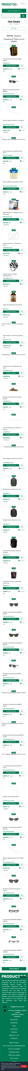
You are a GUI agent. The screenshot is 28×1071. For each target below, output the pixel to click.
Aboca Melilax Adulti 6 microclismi (12, 458)
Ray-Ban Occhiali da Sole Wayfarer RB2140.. (13, 643)
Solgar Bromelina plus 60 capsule (12, 305)
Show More (14, 969)
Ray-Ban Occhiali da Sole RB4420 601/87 (12, 613)
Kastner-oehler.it (8, 155)
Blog (14, 1026)
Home (10, 24)
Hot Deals (16, 24)
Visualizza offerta (11, 65)
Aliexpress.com (7, 216)
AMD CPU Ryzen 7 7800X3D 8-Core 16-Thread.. (13, 213)
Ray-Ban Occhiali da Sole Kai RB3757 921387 (13, 736)
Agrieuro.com (7, 339)
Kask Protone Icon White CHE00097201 (10, 274)
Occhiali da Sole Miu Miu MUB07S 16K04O (12, 920)
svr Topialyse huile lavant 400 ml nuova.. (12, 766)
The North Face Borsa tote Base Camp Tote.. (12, 582)
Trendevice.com (7, 370)
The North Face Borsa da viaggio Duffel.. (12, 59)
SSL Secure (14, 1058)
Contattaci (14, 1038)
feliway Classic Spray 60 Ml (11, 796)
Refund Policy (14, 1042)
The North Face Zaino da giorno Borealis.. (12, 551)
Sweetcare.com (7, 247)
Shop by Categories (13, 10)
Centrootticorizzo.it (8, 93)
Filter (15, 28)
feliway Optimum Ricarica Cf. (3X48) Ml (13, 858)
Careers (14, 1061)
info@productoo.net (17, 1007)
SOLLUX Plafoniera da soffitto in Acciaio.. (12, 428)
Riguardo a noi (14, 1035)
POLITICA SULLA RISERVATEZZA (14, 1046)
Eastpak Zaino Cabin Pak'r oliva (12, 489)
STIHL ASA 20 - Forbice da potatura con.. (13, 336)
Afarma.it (5, 309)
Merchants (14, 1019)
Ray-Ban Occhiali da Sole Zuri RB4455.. (11, 90)
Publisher (14, 1032)
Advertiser (14, 1029)
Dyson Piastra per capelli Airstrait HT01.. (12, 152)
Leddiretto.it (6, 432)
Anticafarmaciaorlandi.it (10, 186)
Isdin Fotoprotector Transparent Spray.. (12, 244)
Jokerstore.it (6, 401)
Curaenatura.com (8, 462)
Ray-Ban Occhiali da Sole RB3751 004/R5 (12, 674)
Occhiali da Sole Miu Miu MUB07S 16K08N (12, 951)
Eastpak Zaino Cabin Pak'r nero (12, 520)
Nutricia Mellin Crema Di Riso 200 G (13, 182)
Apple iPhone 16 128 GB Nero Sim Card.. (12, 367)
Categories (14, 1023)
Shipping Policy (14, 1052)
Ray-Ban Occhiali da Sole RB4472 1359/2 (12, 705)
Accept (24, 1066)
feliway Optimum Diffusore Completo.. (13, 120)
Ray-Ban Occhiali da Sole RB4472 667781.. (12, 828)
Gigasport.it (6, 63)
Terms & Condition (14, 1049)
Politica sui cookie (14, 1055)
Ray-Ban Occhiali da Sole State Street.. (11, 889)
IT (23, 3)
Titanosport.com (8, 278)
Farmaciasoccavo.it (8, 124)
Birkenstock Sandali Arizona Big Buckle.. (12, 397)
